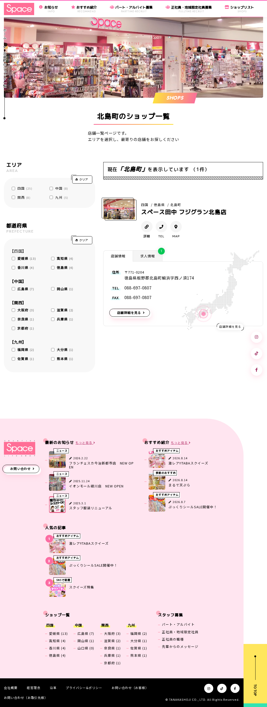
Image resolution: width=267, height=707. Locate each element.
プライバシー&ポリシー (84, 687)
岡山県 (65, 288)
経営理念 (33, 687)
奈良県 (25, 319)
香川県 (25, 267)
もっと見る (84, 443)
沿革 (53, 687)
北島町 (175, 204)
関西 (23, 197)
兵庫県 (65, 319)
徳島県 (65, 267)
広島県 (25, 288)
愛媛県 (26, 258)
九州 (61, 197)
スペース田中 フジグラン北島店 (184, 212)
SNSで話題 (63, 580)
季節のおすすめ (166, 473)
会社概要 (10, 687)
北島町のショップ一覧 (4, 70)
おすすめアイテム (167, 451)
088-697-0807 (137, 287)
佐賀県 (25, 358)
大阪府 (25, 309)
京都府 (25, 328)
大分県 (65, 349)
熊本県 (65, 358)
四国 (24, 188)
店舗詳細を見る (129, 312)
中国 (61, 188)
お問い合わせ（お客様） (130, 687)
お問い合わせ (20, 468)
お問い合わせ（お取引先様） (26, 697)
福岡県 (25, 349)
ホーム (4, 34)
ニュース (62, 451)
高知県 (65, 258)
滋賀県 (65, 309)
